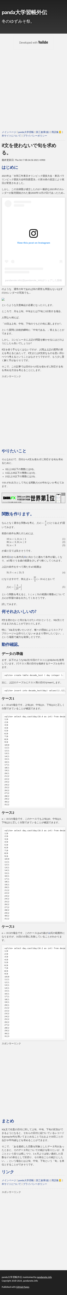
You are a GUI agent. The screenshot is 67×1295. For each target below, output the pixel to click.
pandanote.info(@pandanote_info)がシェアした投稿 (33, 280)
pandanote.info (44, 1277)
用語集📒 (56, 132)
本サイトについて (11, 136)
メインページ (9, 132)
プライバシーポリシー (35, 136)
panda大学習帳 (26, 132)
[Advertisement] (33, 94)
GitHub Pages (22, 1287)
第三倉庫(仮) (42, 132)
